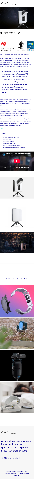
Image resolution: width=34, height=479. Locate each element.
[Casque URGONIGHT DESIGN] (17, 397)
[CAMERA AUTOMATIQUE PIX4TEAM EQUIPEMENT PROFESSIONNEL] (17, 365)
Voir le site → (3, 129)
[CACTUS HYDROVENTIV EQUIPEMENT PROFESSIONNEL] (17, 333)
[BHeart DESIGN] (17, 301)
